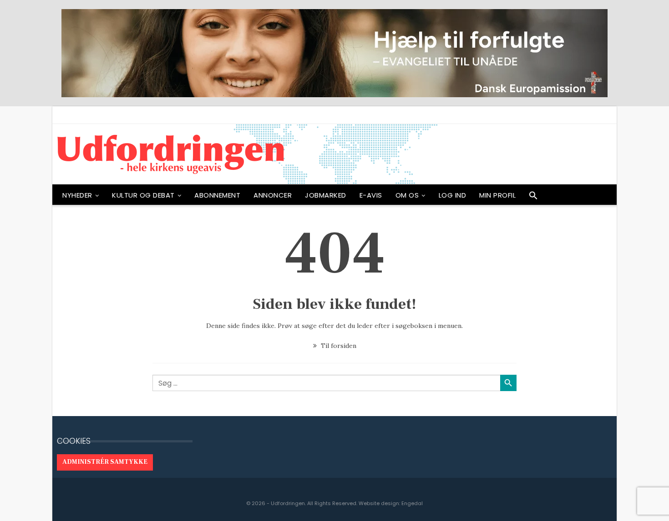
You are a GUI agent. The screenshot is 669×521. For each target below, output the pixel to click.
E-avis (371, 195)
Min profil (497, 195)
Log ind (452, 195)
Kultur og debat (143, 195)
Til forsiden (337, 346)
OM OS (407, 195)
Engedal (412, 503)
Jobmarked (325, 195)
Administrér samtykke (104, 462)
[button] (533, 197)
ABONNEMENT (217, 195)
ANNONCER (272, 195)
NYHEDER (77, 195)
